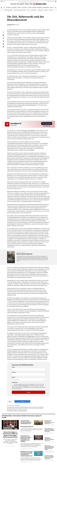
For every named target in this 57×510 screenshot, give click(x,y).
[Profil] (55, 1)
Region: (13, 377)
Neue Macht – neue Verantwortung (16, 335)
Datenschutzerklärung (23, 385)
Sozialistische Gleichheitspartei (20, 10)
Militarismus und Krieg (22, 410)
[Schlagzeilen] (4, 8)
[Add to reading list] (3, 46)
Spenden (50, 10)
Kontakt (48, 1)
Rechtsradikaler (41, 33)
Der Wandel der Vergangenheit (27, 130)
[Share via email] (3, 43)
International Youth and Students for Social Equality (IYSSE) (18, 407)
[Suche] (55, 8)
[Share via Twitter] (3, 35)
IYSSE (28, 10)
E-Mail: (13, 367)
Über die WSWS (40, 10)
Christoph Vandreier (11, 24)
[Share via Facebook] (3, 32)
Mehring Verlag (33, 10)
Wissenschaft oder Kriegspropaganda (27, 105)
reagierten (42, 39)
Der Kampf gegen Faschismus (12, 410)
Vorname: (14, 372)
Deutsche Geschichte (33, 407)
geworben (9, 354)
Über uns (52, 1)
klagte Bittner (31, 336)
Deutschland (41, 407)
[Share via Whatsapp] (3, 38)
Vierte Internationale (8, 10)
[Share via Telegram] (3, 41)
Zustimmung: (14, 382)
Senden (28, 392)
